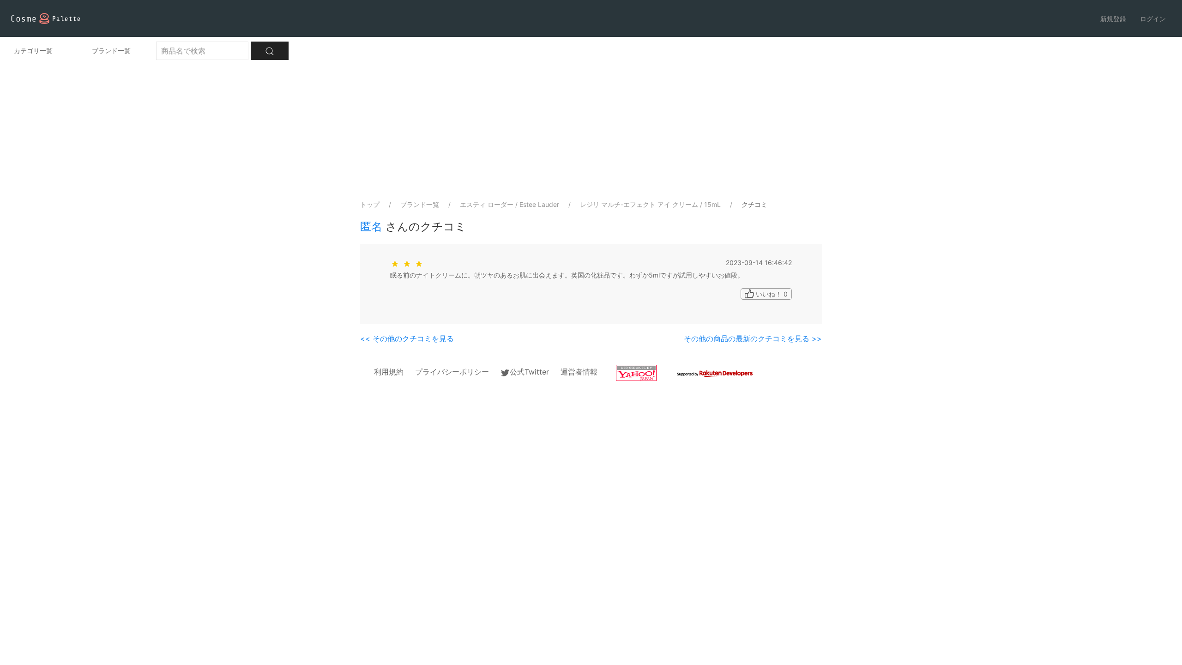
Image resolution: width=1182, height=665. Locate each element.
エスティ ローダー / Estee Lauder (509, 204)
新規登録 (1113, 19)
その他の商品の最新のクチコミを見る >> (753, 338)
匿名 (371, 226)
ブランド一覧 (111, 50)
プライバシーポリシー (452, 371)
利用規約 (389, 371)
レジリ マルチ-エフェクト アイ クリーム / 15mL (650, 204)
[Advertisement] (591, 129)
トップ (370, 204)
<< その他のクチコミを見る (407, 338)
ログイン (1153, 19)
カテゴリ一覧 (33, 50)
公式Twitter (529, 371)
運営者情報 (579, 371)
